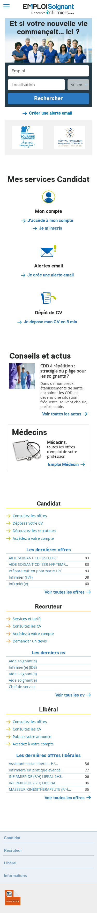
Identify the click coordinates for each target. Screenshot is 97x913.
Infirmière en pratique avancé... (36, 770)
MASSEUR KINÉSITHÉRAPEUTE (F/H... (40, 789)
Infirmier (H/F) (21, 577)
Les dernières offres (48, 549)
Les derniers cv (48, 652)
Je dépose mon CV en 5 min (50, 322)
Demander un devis (30, 641)
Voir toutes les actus (61, 414)
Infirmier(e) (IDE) (23, 667)
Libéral (48, 709)
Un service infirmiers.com (53, 12)
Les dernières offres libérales (48, 755)
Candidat (49, 503)
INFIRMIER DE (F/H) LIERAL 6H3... (36, 776)
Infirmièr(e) (18, 583)
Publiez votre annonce (32, 736)
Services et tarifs (27, 618)
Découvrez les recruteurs (34, 530)
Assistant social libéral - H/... (33, 763)
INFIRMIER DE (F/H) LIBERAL (32, 783)
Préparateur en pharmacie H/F (35, 571)
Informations (15, 875)
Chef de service (22, 686)
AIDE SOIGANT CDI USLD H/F (33, 558)
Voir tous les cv (70, 695)
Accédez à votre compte (33, 538)
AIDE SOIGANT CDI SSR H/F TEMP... (38, 564)
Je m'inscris (50, 228)
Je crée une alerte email (50, 275)
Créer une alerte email (50, 113)
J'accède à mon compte (50, 220)
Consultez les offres (30, 515)
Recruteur (48, 606)
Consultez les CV (27, 626)
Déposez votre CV (28, 523)
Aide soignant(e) (23, 661)
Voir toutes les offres (64, 592)
